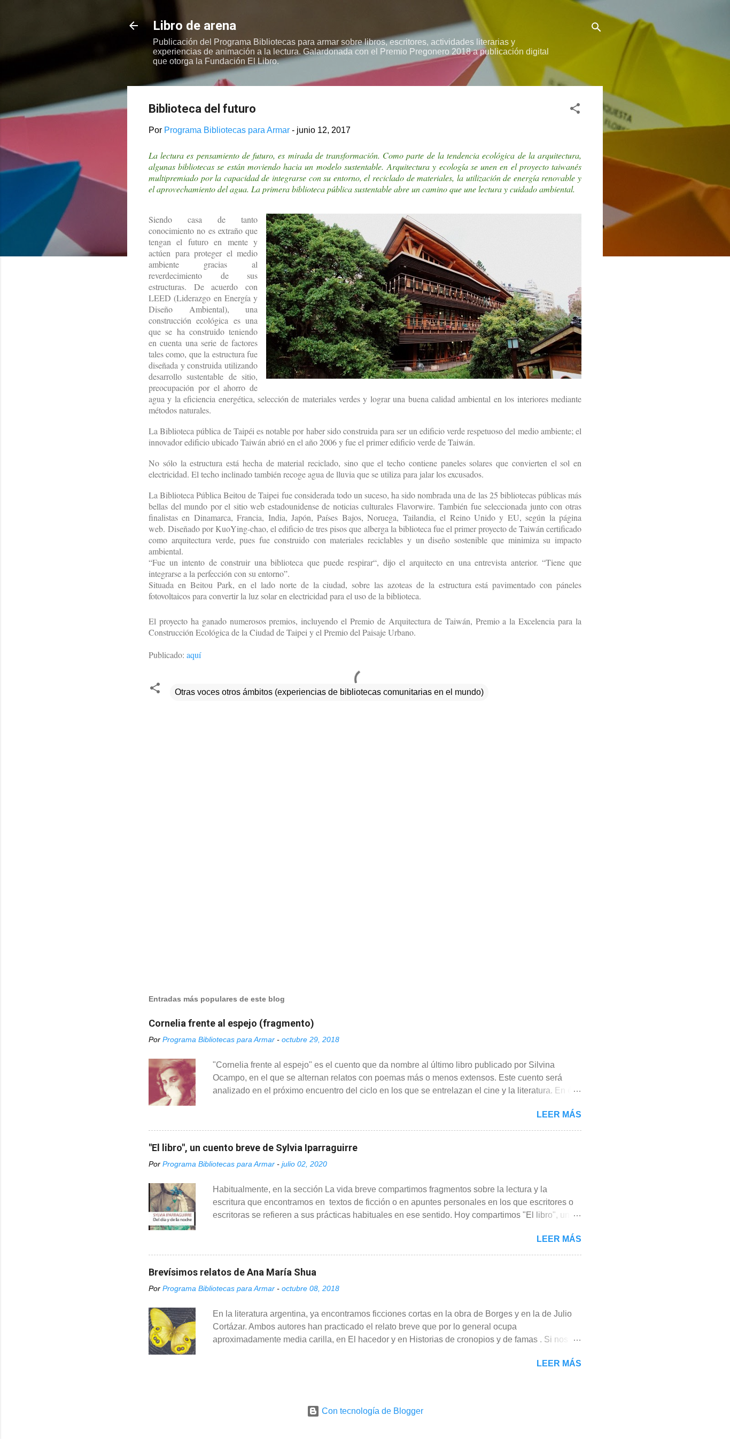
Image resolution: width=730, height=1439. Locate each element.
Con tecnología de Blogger (371, 1410)
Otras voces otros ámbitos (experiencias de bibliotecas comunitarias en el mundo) (329, 692)
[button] (575, 110)
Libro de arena (194, 25)
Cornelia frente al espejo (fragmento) (231, 1023)
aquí (194, 654)
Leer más (559, 1114)
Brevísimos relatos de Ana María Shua (232, 1272)
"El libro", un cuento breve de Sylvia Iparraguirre (253, 1147)
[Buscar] (596, 29)
